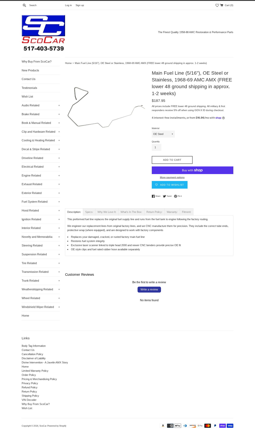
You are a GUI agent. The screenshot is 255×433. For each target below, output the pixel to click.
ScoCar (42, 426)
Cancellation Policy (32, 354)
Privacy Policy (30, 383)
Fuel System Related (41, 201)
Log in (68, 5)
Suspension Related (41, 254)
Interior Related (41, 228)
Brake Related (41, 114)
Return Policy (29, 391)
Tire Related (41, 263)
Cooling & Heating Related (41, 140)
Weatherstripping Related (41, 289)
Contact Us (28, 79)
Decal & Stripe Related (41, 149)
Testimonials (29, 87)
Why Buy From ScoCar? (37, 61)
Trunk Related (41, 280)
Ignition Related (41, 219)
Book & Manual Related (41, 122)
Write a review (149, 289)
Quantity (156, 141)
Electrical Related (41, 166)
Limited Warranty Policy (35, 370)
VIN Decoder (29, 399)
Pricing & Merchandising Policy (39, 379)
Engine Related (41, 175)
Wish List (27, 96)
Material (155, 128)
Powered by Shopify (56, 426)
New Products (30, 70)
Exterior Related (41, 193)
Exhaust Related (41, 184)
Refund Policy (29, 387)
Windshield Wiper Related (41, 307)
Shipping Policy (30, 395)
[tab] (74, 211)
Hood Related (41, 210)
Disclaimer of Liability (34, 358)
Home (25, 315)
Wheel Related (41, 298)
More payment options (172, 177)
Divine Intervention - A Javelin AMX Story (45, 362)
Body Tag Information (34, 345)
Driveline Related (41, 158)
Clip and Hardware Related (41, 131)
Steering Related (41, 245)
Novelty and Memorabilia (41, 236)
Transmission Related (41, 271)
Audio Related (41, 105)
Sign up (80, 5)
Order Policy (29, 374)
